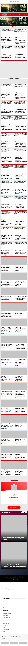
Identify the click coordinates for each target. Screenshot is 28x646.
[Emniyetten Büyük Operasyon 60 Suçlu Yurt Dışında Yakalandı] (20, 276)
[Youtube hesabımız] (17, 528)
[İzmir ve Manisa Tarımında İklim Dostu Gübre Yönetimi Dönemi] (20, 184)
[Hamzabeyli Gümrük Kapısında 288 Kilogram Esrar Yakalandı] (20, 169)
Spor (4, 555)
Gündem (5, 551)
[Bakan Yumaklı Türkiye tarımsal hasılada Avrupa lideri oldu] (7, 371)
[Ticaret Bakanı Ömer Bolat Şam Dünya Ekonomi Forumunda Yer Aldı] (7, 32)
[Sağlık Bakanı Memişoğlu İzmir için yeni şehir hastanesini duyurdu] (20, 230)
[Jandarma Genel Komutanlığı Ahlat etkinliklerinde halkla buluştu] (20, 261)
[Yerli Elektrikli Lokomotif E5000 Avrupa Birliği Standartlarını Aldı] (7, 465)
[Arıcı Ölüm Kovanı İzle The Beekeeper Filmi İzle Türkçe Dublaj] (14, 517)
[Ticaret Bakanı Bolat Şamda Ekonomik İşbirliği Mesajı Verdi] (20, 49)
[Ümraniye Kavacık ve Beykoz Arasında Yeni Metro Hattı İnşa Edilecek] (7, 449)
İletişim (4, 580)
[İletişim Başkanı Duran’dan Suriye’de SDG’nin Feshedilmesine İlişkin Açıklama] (20, 120)
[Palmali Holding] (14, 21)
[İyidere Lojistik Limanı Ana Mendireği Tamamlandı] (20, 419)
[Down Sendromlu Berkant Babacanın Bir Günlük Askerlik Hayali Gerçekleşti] (7, 419)
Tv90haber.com (6, 572)
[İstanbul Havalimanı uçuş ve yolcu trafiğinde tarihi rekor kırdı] (20, 434)
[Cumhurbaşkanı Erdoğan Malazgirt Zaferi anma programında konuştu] (7, 169)
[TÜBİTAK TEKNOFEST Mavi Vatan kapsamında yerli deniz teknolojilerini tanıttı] (20, 386)
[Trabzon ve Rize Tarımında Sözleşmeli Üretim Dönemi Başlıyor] (7, 184)
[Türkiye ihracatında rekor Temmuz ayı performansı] (20, 307)
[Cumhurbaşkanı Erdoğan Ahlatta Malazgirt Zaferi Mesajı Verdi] (7, 261)
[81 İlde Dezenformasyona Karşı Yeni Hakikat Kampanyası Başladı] (7, 307)
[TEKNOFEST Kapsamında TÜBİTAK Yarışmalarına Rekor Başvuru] (7, 49)
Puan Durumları (6, 566)
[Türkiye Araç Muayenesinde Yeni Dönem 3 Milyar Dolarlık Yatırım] (20, 465)
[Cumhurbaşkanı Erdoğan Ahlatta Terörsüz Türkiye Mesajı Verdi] (20, 199)
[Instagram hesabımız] (15, 528)
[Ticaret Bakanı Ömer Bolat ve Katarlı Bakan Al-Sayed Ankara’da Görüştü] (7, 386)
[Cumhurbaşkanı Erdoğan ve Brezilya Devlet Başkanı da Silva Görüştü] (7, 403)
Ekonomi (4, 553)
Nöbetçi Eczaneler (7, 562)
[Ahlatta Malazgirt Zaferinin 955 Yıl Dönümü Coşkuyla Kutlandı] (20, 403)
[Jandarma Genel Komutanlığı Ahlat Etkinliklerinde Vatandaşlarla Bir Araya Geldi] (7, 322)
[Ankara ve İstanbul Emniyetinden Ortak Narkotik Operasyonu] (7, 199)
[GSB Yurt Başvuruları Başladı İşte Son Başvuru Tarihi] (7, 339)
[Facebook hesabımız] (11, 528)
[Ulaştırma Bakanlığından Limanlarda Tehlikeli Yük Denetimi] (20, 449)
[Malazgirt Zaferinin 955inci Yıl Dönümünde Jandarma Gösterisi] (7, 152)
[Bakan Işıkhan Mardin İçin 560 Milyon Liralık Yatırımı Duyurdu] (7, 230)
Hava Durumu (6, 564)
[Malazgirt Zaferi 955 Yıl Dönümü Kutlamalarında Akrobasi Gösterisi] (7, 291)
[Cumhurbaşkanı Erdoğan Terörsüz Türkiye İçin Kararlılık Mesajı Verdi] (20, 215)
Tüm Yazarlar (13, 507)
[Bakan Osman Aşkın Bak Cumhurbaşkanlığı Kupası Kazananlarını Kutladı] (20, 32)
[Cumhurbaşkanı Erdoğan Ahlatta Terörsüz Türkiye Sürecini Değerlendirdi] (7, 276)
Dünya (4, 557)
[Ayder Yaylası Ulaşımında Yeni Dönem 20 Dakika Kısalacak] (7, 434)
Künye (4, 576)
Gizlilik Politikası (6, 578)
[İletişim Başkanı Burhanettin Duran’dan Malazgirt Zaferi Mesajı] (7, 215)
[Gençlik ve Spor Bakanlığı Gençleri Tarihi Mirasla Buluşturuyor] (20, 371)
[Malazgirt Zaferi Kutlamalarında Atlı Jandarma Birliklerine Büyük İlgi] (7, 354)
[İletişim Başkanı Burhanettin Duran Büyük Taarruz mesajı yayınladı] (7, 137)
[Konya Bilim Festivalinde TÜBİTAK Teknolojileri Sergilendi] (20, 322)
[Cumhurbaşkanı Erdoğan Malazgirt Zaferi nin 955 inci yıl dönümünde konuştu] (20, 137)
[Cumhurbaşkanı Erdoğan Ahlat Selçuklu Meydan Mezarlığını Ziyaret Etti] (7, 245)
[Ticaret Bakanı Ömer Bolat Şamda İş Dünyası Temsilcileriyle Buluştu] (7, 120)
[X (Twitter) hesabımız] (13, 528)
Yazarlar (4, 574)
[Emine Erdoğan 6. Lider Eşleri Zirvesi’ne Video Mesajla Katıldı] (20, 291)
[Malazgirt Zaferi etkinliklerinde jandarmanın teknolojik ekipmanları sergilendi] (20, 152)
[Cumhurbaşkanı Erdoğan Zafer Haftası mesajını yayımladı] (20, 245)
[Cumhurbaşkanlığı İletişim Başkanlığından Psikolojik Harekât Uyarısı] (20, 354)
